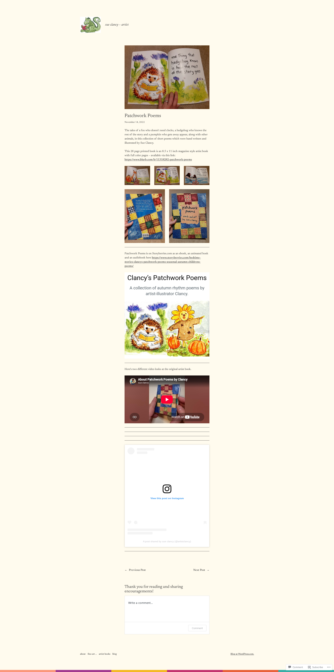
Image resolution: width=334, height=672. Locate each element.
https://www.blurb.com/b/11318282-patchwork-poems (158, 159)
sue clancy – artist (117, 24)
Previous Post (137, 570)
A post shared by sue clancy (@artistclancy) (167, 541)
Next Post (199, 570)
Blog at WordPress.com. (242, 654)
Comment (197, 628)
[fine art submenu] (96, 654)
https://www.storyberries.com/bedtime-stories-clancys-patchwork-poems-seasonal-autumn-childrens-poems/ (163, 261)
